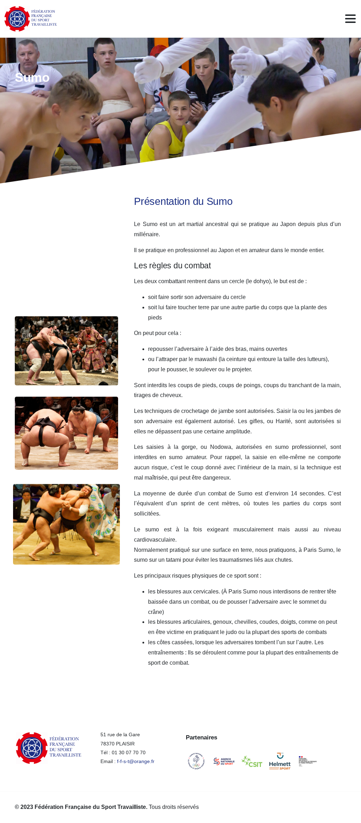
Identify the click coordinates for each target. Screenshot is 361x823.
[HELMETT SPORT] (279, 761)
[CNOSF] (196, 761)
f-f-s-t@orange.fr (135, 761)
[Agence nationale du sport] (224, 761)
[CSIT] (251, 761)
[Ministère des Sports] (308, 761)
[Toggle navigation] (350, 19)
